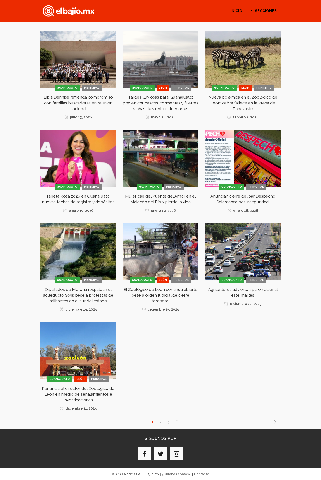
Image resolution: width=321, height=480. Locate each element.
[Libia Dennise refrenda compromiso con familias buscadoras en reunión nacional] (78, 59)
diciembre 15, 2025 (163, 309)
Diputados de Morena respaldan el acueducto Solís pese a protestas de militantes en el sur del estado (78, 295)
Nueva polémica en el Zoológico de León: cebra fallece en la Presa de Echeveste (242, 103)
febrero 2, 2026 (245, 117)
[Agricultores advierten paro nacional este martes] (243, 251)
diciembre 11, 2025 (81, 408)
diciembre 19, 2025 (80, 309)
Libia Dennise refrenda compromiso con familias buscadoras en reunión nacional (78, 103)
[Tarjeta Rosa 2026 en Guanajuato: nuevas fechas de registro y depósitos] (78, 158)
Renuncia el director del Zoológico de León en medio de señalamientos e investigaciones (78, 394)
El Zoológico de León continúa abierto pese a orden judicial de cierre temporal (160, 295)
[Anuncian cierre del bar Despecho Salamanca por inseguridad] (243, 158)
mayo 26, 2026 (163, 117)
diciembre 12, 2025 (245, 304)
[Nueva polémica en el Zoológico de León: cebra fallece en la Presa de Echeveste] (243, 59)
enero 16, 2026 (245, 210)
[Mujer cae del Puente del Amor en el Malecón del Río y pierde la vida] (160, 158)
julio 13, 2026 (80, 117)
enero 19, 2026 (80, 210)
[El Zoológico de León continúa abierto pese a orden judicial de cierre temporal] (160, 251)
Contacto (201, 474)
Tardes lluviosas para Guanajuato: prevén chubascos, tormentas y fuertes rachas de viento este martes (160, 103)
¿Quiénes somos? (176, 474)
